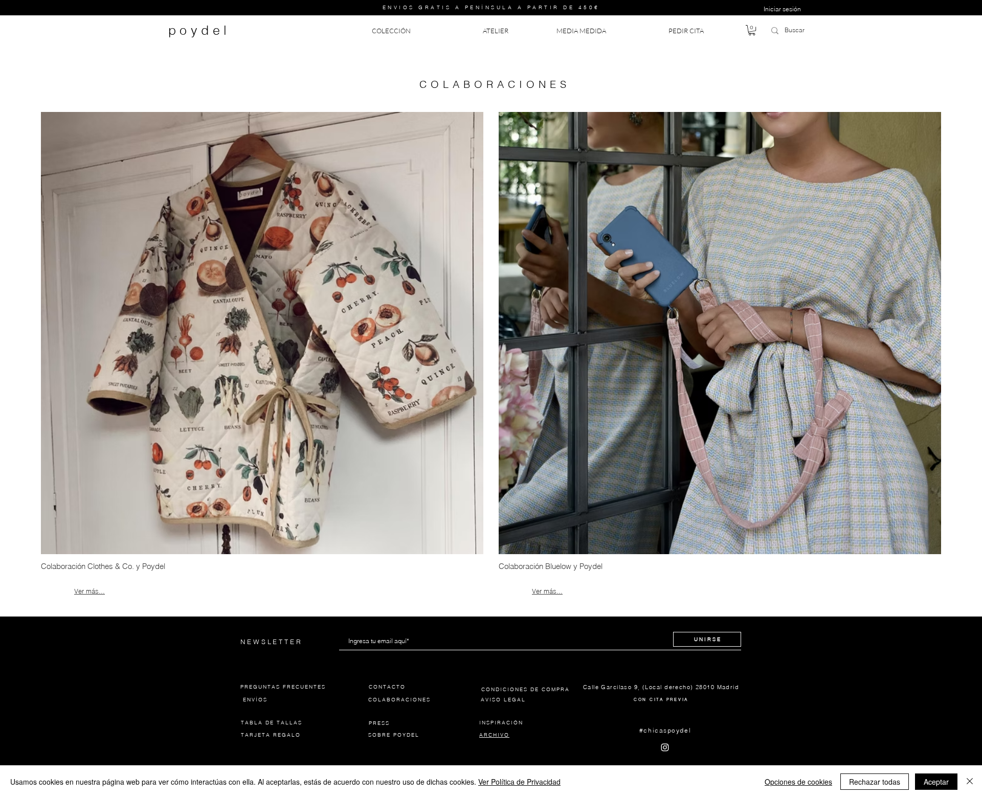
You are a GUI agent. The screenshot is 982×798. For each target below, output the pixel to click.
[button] (752, 30)
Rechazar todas (874, 782)
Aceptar (936, 782)
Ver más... (89, 591)
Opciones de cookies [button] (798, 782)
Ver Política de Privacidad (519, 782)
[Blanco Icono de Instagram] (665, 747)
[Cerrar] (970, 781)
